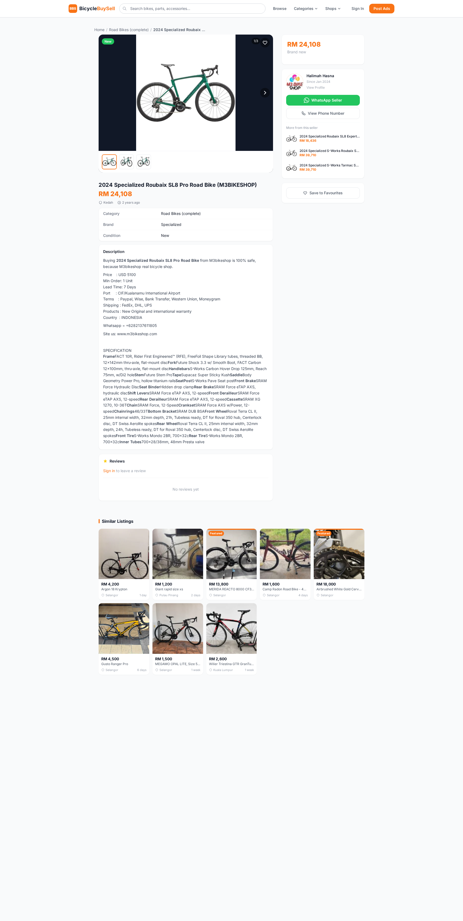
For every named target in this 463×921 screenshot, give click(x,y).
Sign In (358, 8)
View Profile (316, 88)
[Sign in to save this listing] (265, 42)
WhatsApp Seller (326, 100)
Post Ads (382, 8)
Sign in (109, 470)
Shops (331, 8)
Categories (303, 8)
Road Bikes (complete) (129, 29)
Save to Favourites (326, 193)
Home (99, 29)
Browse (279, 8)
